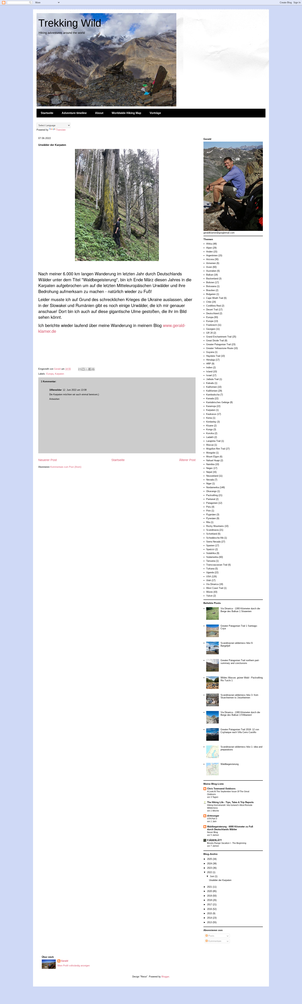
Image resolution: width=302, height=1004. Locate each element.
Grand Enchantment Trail (219, 336)
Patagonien (212, 503)
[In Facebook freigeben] (90, 369)
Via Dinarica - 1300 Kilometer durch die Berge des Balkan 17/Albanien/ (240, 713)
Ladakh (210, 437)
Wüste (209, 592)
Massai (210, 445)
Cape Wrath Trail (214, 298)
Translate (61, 129)
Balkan (209, 274)
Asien (209, 267)
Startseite (47, 112)
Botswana (211, 286)
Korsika (210, 433)
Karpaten (59, 373)
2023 (210, 868)
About (99, 112)
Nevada (210, 479)
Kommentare (214, 941)
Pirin (208, 510)
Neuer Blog (212, 832)
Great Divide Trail (215, 340)
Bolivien (210, 282)
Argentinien (212, 255)
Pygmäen (211, 514)
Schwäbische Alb (215, 537)
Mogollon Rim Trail (215, 448)
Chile (208, 302)
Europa (49, 373)
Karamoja (211, 406)
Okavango (211, 491)
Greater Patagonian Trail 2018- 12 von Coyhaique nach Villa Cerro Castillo (240, 731)
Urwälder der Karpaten (220, 880)
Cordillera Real (213, 305)
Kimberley (211, 421)
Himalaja (210, 359)
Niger (208, 483)
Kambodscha (213, 394)
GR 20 (209, 333)
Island (209, 371)
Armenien (211, 263)
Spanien (210, 545)
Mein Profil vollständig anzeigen (73, 965)
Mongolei (210, 452)
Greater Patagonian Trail (218, 344)
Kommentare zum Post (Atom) (65, 467)
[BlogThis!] (83, 369)
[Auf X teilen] (86, 369)
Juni (212, 876)
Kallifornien (211, 390)
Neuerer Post (47, 460)
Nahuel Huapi (213, 460)
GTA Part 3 (212, 818)
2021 (210, 887)
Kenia (209, 418)
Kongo (209, 429)
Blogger (165, 976)
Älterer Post (187, 460)
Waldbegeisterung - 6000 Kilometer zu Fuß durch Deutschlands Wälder (230, 828)
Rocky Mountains (215, 526)
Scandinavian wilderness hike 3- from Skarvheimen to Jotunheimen (239, 696)
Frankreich (211, 325)
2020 (210, 891)
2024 (210, 863)
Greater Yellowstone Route (219, 348)
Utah (208, 580)
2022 (210, 872)
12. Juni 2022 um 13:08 (75, 390)
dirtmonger (213, 815)
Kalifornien (211, 387)
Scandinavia (212, 530)
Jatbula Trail (212, 379)
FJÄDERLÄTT (214, 840)
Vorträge (155, 112)
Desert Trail (212, 309)
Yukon (209, 595)
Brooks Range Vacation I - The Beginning (226, 843)
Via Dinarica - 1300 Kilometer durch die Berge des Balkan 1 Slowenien (240, 610)
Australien (211, 271)
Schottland (211, 533)
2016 (210, 909)
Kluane (209, 425)
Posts (211, 936)
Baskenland (212, 278)
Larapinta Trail (213, 441)
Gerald (64, 961)
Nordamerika (212, 487)
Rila (208, 522)
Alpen (209, 247)
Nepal (209, 472)
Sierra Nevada (213, 541)
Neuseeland (212, 476)
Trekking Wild (69, 23)
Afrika (209, 243)
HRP (208, 363)
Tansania (210, 561)
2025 (210, 859)
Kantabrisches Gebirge (217, 402)
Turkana (210, 568)
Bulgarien (211, 294)
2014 (210, 917)
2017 (210, 904)
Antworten (54, 399)
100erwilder (55, 390)
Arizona (210, 259)
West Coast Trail (214, 588)
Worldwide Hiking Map (126, 112)
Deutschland (212, 313)
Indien (209, 367)
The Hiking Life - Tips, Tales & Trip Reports (230, 802)
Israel (209, 375)
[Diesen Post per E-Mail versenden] (80, 369)
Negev (209, 468)
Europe (209, 321)
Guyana (210, 352)
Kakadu (210, 383)
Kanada (210, 398)
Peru (208, 507)
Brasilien (210, 290)
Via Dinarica (212, 584)
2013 (210, 922)
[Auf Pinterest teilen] (93, 369)
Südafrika (211, 553)
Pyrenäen (211, 518)
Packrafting (212, 495)
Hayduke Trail (213, 356)
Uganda (210, 572)
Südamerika (212, 557)
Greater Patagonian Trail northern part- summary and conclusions (240, 661)
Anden (209, 251)
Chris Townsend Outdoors (221, 788)
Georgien (210, 329)
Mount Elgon (212, 456)
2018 (210, 900)
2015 (210, 913)
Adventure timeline (74, 112)
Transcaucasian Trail (216, 564)
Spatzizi (210, 549)
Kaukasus (211, 414)
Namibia (210, 464)
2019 (210, 895)
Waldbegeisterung (230, 764)
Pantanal (210, 499)
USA (208, 576)
